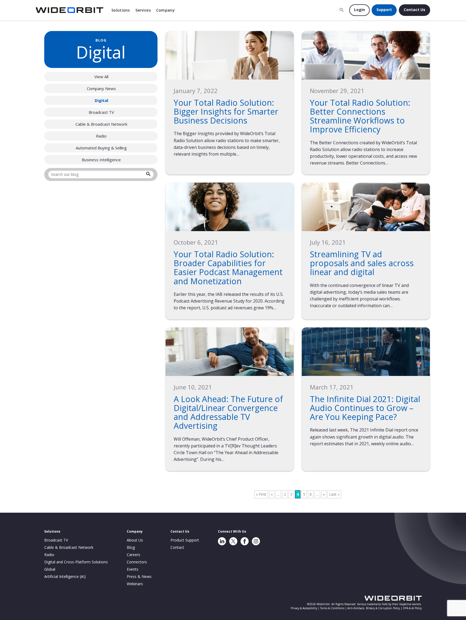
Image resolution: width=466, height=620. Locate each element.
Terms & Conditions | (333, 608)
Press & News (139, 576)
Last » (334, 494)
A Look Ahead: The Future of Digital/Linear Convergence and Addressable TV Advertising (228, 412)
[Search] (148, 175)
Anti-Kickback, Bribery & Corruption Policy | (375, 608)
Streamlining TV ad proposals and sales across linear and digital (362, 263)
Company (165, 10)
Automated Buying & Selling (101, 147)
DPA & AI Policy (412, 608)
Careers (133, 554)
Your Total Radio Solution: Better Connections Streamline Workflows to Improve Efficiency (360, 116)
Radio (101, 136)
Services (143, 10)
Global (49, 569)
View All (101, 76)
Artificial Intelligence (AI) (65, 576)
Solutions (120, 10)
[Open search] (341, 10)
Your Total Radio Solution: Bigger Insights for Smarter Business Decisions (226, 111)
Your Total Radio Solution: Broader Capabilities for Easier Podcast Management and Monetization (228, 267)
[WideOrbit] (69, 10)
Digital (101, 100)
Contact (177, 547)
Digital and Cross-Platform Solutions (76, 561)
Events (132, 569)
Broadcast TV (101, 112)
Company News (101, 88)
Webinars (135, 583)
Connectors (137, 561)
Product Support (184, 540)
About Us (135, 540)
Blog (131, 547)
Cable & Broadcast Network (101, 124)
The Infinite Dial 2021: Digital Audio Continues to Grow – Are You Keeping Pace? (365, 407)
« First (261, 494)
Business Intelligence (101, 159)
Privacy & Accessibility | (305, 608)
